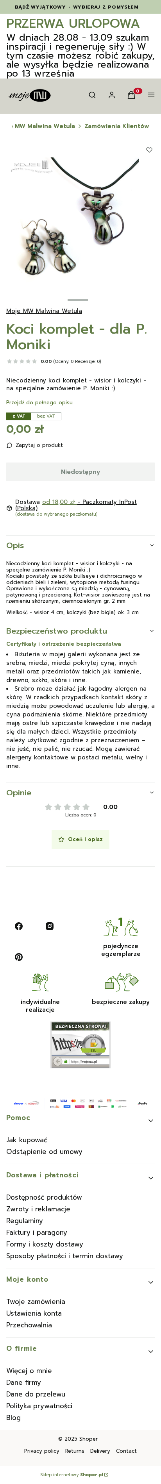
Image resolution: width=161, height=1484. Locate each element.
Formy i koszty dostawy (44, 1244)
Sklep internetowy (71, 1475)
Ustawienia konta (34, 1313)
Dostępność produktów (44, 1197)
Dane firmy (23, 1382)
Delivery (100, 1451)
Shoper (88, 1439)
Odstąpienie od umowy (44, 1151)
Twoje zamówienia (35, 1301)
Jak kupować (26, 1140)
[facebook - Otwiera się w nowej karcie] (18, 926)
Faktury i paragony (36, 1232)
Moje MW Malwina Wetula (44, 311)
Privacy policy (41, 1451)
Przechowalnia (29, 1325)
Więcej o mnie (29, 1371)
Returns (74, 1451)
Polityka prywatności (39, 1406)
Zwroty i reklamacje (38, 1209)
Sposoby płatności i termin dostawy (64, 1256)
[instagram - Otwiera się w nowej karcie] (49, 926)
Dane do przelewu (35, 1394)
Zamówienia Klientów (116, 126)
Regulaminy (24, 1221)
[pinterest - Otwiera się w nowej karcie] (18, 957)
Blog (13, 1418)
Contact (126, 1451)
